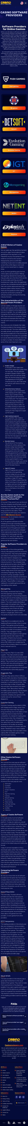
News (3, 1114)
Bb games (14, 108)
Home (4, 1070)
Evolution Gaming (14, 150)
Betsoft (14, 129)
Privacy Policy (6, 1098)
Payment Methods (7, 1087)
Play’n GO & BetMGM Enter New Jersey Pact (21, 1085)
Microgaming (14, 192)
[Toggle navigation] (25, 3)
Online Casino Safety (7, 1089)
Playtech (14, 234)
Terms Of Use (6, 1101)
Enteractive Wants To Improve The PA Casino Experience (21, 1079)
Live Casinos (5, 1075)
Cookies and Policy (7, 1103)
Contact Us (5, 1112)
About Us (4, 1096)
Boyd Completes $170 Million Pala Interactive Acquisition (20, 1073)
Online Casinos (6, 1072)
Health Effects (6, 1110)
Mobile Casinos (6, 1077)
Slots (3, 1082)
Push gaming (14, 86)
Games (4, 1080)
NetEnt (14, 213)
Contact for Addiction (5, 1106)
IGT (14, 171)
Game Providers (6, 1085)
